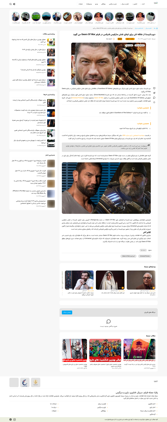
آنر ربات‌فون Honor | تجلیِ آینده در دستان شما (151, 23)
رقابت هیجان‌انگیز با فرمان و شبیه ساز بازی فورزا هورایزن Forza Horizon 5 (119, 23)
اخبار (143, 4)
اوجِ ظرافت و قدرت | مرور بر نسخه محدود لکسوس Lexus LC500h (88, 23)
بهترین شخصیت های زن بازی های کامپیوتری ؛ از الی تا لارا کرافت (71, 365)
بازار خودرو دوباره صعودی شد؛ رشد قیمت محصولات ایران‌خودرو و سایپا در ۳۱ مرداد (30, 111)
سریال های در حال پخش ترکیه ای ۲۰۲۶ (34, 50)
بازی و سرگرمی (113, 4)
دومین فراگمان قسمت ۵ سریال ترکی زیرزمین (140, 23)
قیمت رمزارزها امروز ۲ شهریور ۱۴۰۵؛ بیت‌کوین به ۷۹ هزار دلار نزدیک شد (29, 162)
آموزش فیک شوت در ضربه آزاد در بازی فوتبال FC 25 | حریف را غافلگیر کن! (36, 23)
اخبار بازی (152, 407)
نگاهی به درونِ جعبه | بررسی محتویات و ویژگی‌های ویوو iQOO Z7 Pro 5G (109, 23)
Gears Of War (98, 98)
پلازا (154, 28)
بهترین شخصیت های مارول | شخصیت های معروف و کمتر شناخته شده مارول (105, 365)
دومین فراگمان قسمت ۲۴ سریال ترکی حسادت (57, 23)
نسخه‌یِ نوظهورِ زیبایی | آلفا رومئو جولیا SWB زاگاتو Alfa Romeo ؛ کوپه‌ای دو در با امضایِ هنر (46, 23)
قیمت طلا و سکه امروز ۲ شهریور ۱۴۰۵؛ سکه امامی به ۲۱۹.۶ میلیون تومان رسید (30, 182)
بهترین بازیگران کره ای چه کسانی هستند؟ (33, 70)
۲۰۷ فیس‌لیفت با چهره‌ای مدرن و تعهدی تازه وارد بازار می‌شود (30, 141)
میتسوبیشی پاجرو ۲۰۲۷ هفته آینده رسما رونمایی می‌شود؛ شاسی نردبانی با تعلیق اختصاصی (31, 202)
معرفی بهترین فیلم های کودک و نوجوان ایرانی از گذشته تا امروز (29, 61)
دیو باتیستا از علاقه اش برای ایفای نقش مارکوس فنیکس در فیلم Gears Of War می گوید (113, 28)
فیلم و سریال (125, 4)
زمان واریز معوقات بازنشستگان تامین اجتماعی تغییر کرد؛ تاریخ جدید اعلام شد (30, 131)
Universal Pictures (78, 98)
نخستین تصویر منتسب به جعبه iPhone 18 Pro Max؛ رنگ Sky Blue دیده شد (29, 192)
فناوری (135, 4)
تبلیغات (81, 4)
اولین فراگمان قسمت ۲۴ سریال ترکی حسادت (15, 23)
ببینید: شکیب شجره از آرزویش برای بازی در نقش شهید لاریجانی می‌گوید (81, 294)
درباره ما (54, 407)
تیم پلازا (153, 39)
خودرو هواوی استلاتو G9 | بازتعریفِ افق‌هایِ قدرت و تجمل (130, 23)
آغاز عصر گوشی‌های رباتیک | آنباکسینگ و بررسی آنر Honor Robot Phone (25, 23)
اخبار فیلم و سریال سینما (147, 411)
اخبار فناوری (151, 404)
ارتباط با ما (53, 404)
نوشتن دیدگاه (67, 312)
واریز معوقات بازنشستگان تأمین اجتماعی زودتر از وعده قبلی (29, 101)
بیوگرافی (103, 4)
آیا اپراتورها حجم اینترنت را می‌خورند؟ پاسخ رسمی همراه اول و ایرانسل (29, 121)
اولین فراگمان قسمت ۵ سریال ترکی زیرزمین (98, 23)
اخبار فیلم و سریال (139, 28)
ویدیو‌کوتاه (89, 4)
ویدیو (96, 4)
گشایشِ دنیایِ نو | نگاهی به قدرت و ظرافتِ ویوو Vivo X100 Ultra (67, 23)
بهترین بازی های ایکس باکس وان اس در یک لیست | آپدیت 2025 (139, 365)
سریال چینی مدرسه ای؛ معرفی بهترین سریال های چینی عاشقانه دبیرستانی (29, 81)
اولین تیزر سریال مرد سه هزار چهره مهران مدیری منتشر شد (142, 294)
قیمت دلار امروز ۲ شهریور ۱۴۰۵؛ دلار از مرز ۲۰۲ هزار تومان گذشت (30, 172)
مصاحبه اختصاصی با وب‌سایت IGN (133, 135)
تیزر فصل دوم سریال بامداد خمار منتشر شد (112, 293)
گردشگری (152, 414)
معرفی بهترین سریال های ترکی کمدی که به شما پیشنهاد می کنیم (29, 40)
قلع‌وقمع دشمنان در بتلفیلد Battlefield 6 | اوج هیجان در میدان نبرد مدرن (77, 23)
